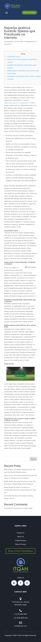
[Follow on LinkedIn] (14, 583)
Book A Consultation (29, 12)
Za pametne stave (13, 56)
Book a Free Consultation (20, 551)
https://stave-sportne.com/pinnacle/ (16, 103)
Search (33, 459)
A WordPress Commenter (13, 508)
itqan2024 (9, 41)
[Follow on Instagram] (27, 583)
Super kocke (11, 73)
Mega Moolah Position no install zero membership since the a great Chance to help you (20, 489)
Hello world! (28, 508)
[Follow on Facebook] (20, 583)
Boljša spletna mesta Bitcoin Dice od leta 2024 (23, 71)
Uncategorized (29, 41)
